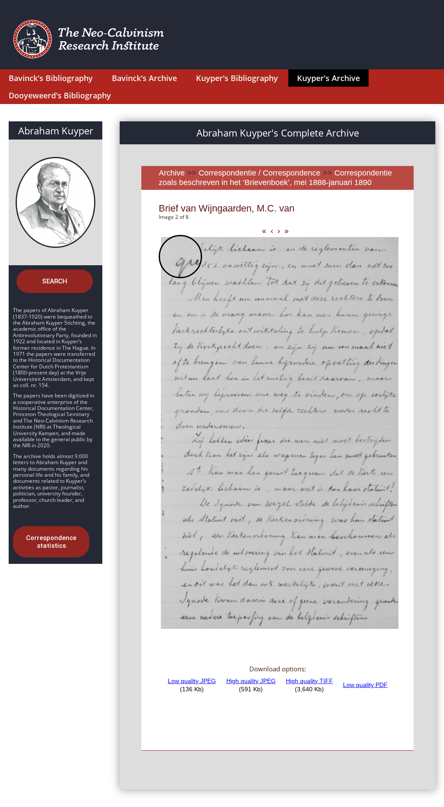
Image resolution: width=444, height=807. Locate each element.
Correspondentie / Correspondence (259, 173)
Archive (172, 173)
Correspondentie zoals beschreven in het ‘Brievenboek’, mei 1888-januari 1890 (275, 178)
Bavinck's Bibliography (51, 78)
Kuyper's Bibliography (237, 78)
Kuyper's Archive (328, 78)
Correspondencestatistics (51, 542)
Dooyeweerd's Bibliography (60, 95)
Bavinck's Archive (144, 78)
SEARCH (54, 281)
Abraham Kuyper (55, 130)
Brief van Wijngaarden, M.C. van (226, 208)
